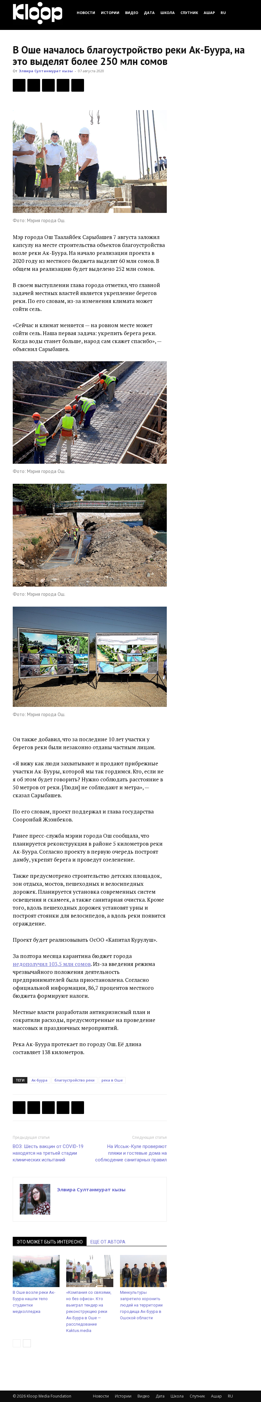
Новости (86, 12)
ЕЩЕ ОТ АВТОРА (107, 1241)
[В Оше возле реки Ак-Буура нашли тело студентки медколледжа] (36, 1271)
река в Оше (112, 1080)
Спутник (189, 12)
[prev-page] (17, 1343)
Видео (131, 12)
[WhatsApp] (77, 85)
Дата (149, 12)
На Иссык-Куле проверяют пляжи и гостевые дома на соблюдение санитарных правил (131, 1153)
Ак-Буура (39, 1080)
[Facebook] (19, 85)
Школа (167, 12)
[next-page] (27, 1343)
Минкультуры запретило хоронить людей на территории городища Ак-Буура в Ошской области (141, 1305)
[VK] (48, 85)
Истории (110, 12)
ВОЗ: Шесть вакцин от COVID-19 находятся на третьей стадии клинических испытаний (48, 1153)
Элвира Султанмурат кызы (46, 70)
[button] (240, 12)
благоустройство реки (74, 1080)
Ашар (209, 12)
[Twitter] (33, 85)
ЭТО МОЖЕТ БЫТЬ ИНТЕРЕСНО (50, 1241)
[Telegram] (63, 85)
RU (223, 12)
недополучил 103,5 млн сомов (52, 964)
